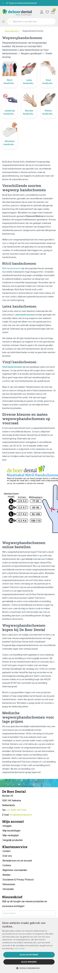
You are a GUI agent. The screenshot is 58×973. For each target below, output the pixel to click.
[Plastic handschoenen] (48, 99)
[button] (29, 968)
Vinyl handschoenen (48, 81)
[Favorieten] (47, 12)
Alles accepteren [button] (29, 954)
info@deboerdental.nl (21, 814)
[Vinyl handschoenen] (48, 68)
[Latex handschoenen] (29, 68)
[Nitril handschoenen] (9, 68)
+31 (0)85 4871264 (16, 810)
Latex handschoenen (29, 81)
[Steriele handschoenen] (29, 99)
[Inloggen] (41, 12)
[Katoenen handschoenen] (9, 129)
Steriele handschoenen (29, 112)
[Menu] (4, 21)
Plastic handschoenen (48, 112)
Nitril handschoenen (10, 81)
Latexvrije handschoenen (10, 112)
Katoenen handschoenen (10, 143)
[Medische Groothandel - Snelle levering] (17, 11)
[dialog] (29, 945)
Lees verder (19, 948)
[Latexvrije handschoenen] (9, 99)
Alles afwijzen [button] (29, 962)
